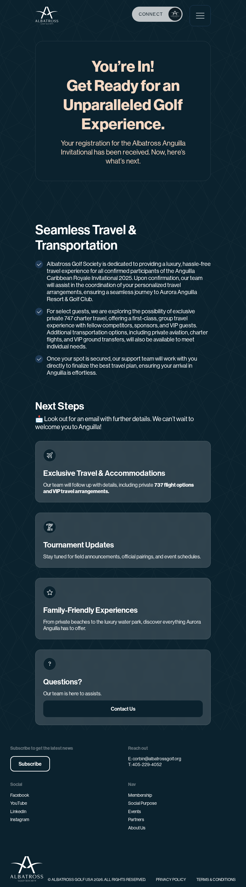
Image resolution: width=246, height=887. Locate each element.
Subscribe (30, 764)
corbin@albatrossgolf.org (157, 759)
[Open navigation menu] (200, 15)
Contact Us (123, 709)
